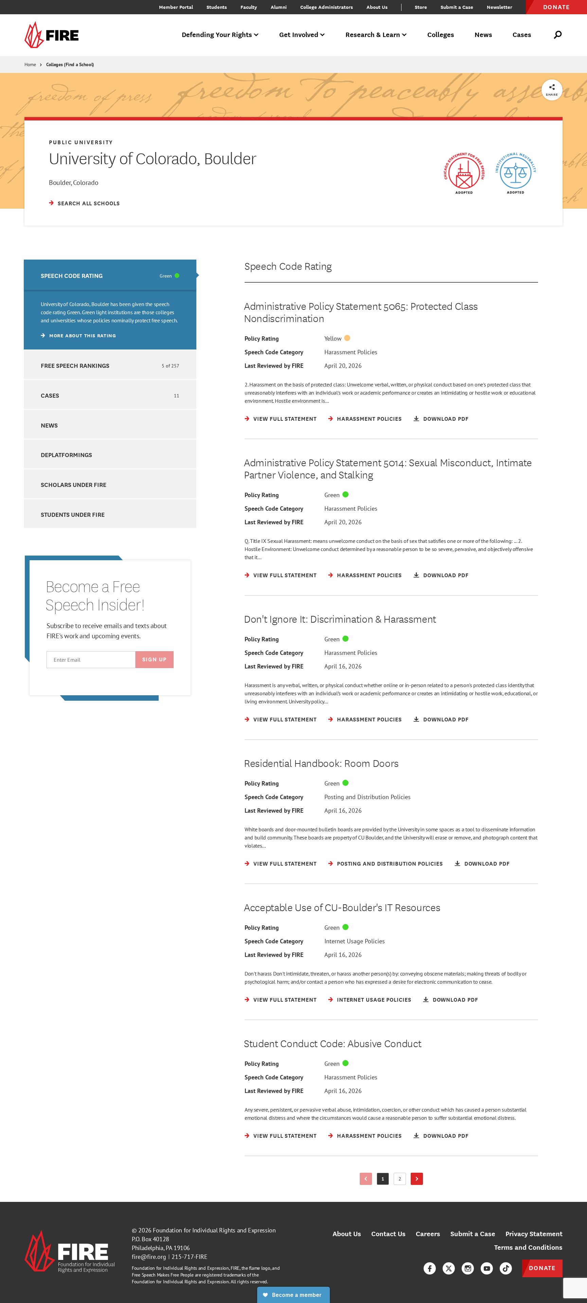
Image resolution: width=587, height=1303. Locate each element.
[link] (53, 35)
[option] (110, 305)
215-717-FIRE (190, 1257)
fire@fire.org (149, 1257)
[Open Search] (558, 35)
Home (30, 64)
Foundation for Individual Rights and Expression (214, 1230)
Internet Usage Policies (354, 941)
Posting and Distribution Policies (367, 797)
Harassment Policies (350, 352)
